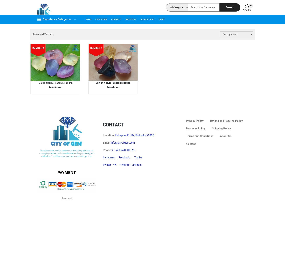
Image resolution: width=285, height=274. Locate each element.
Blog (88, 19)
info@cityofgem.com (123, 142)
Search (230, 7)
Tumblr (138, 157)
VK (114, 164)
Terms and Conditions (199, 136)
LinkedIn (137, 164)
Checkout (101, 19)
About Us (131, 19)
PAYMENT (66, 172)
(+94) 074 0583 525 (123, 150)
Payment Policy (195, 128)
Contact (116, 19)
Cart (162, 19)
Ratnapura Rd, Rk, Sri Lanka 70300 (134, 135)
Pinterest (125, 164)
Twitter (107, 164)
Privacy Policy (195, 120)
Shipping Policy (221, 128)
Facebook (124, 157)
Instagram (108, 157)
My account (148, 19)
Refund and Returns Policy (226, 120)
